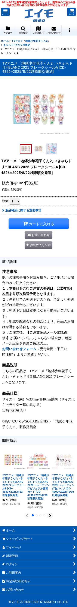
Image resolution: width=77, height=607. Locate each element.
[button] (5, 12)
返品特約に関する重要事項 (23, 210)
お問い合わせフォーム (19, 349)
